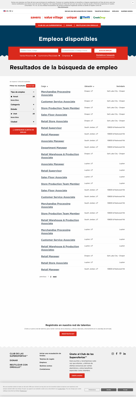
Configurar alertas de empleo (24, 131)
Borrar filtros (15, 100)
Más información (63, 7)
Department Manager (54, 147)
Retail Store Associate (54, 121)
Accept (125, 390)
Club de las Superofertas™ (19, 354)
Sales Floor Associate (54, 114)
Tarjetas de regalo (102, 11)
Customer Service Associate (58, 101)
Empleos (115, 11)
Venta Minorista (27, 56)
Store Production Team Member (60, 108)
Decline (109, 390)
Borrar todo (30, 86)
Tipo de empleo (18, 92)
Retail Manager (50, 134)
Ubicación (88, 86)
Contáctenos (45, 369)
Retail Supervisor (51, 127)
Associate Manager (52, 141)
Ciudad (14, 122)
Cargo (44, 86)
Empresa (66, 56)
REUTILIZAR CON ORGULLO (87, 25)
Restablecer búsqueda (105, 55)
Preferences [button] (23, 391)
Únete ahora (77, 375)
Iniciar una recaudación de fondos (78, 11)
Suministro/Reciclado (48, 56)
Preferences (92, 390)
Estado (14, 109)
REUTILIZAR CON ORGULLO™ (19, 366)
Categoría (15, 104)
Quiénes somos (127, 11)
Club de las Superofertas (50, 25)
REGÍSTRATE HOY (68, 334)
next (55, 277)
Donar (69, 25)
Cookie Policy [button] (61, 389)
